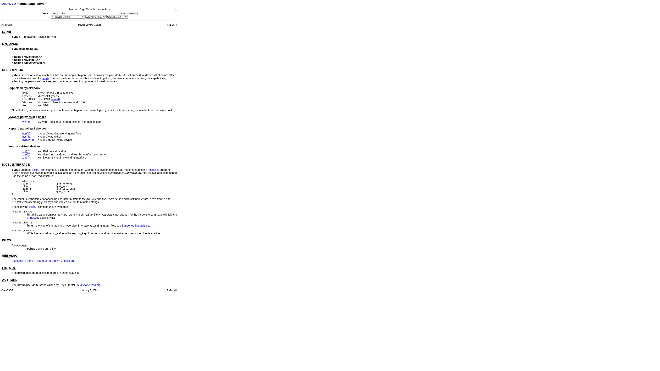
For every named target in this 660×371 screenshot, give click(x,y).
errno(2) (32, 217)
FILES (6, 240)
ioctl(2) (36, 169)
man (122, 13)
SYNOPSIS (10, 44)
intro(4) (31, 260)
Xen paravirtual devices (24, 146)
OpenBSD (8, 3)
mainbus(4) (44, 260)
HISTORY (9, 267)
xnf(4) (25, 157)
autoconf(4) (19, 260)
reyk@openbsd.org (89, 285)
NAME (6, 31)
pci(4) (45, 78)
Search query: (50, 13)
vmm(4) (55, 99)
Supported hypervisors (24, 88)
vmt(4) (26, 121)
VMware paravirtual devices (27, 117)
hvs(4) (26, 136)
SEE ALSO (10, 255)
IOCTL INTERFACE (16, 164)
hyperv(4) (28, 139)
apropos (132, 13)
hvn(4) (26, 133)
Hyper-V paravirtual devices (27, 128)
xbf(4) (25, 151)
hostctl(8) (153, 169)
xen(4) (26, 154)
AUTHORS (9, 280)
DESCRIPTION (12, 70)
